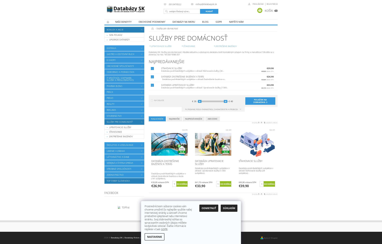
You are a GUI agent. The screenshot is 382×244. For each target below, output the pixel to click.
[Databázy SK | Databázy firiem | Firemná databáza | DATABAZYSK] (126, 7)
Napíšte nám (236, 21)
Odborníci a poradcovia (120, 72)
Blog (205, 21)
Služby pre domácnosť (120, 121)
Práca (110, 92)
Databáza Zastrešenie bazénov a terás (182, 76)
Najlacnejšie (157, 119)
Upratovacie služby (120, 127)
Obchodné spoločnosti (120, 66)
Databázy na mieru (183, 21)
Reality (110, 104)
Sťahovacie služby (171, 68)
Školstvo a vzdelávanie (120, 145)
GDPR (219, 21)
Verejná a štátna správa (120, 162)
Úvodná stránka (108, 21)
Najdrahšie (174, 119)
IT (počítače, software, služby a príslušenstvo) (120, 79)
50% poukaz (115, 35)
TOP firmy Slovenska (118, 180)
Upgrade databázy (119, 39)
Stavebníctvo (114, 115)
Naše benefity (123, 21)
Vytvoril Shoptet (271, 238)
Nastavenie (154, 236)
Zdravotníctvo (115, 174)
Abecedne (213, 119)
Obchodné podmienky (152, 21)
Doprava (111, 48)
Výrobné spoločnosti (119, 168)
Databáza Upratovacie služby (177, 85)
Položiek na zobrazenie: (260, 101)
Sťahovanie (115, 131)
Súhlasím (229, 208)
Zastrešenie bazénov (121, 136)
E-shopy (111, 60)
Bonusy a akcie (115, 29)
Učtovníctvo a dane (118, 157)
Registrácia (272, 4)
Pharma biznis (114, 86)
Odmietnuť (209, 208)
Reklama (111, 109)
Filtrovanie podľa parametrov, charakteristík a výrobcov (211, 109)
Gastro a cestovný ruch (120, 54)
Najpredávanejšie (193, 119)
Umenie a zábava (116, 151)
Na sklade (159, 100)
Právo (110, 98)
